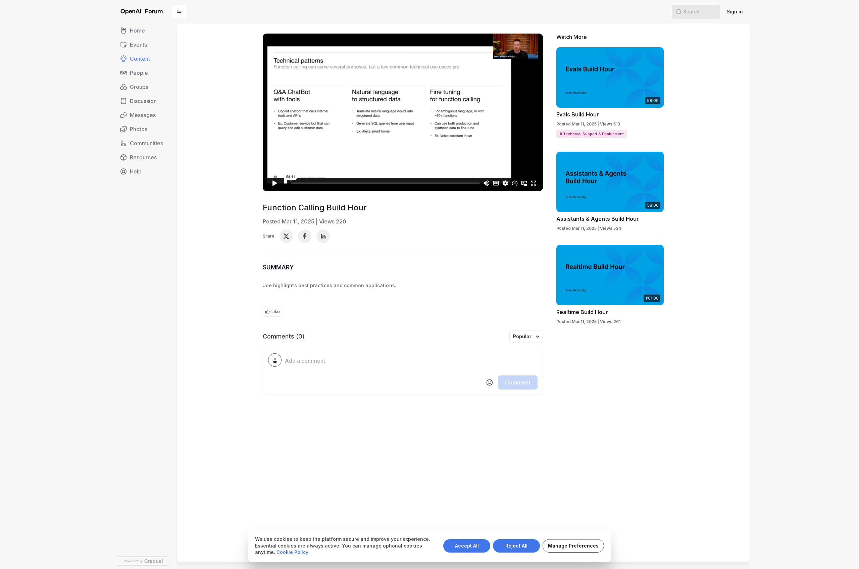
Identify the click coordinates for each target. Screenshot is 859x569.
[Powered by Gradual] (143, 561)
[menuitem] (143, 30)
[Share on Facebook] (304, 236)
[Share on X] (286, 236)
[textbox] (411, 361)
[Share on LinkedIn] (323, 236)
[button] (179, 12)
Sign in (735, 11)
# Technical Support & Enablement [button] (592, 134)
